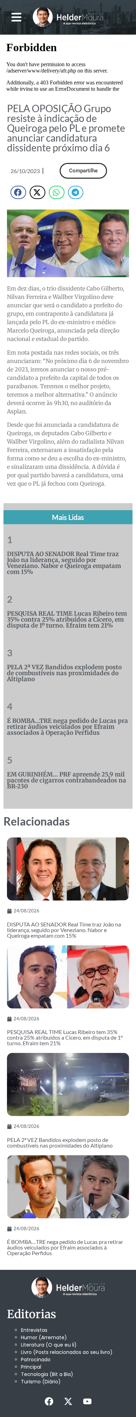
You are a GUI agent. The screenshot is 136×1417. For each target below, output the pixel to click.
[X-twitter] (68, 1401)
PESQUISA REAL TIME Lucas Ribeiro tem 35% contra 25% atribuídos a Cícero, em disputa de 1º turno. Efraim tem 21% (67, 619)
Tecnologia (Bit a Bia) (47, 1374)
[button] (16, 17)
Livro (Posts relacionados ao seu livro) (67, 1352)
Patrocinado (36, 1359)
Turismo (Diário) (41, 1381)
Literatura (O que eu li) (49, 1344)
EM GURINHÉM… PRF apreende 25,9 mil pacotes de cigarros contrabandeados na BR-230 (66, 780)
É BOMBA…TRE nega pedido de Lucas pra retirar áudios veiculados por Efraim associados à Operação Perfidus (67, 727)
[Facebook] (49, 1401)
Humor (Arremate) (44, 1337)
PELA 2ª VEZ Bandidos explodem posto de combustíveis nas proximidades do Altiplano (64, 673)
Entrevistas (34, 1330)
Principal (31, 1366)
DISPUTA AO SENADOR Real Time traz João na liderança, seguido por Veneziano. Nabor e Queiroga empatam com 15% (64, 563)
